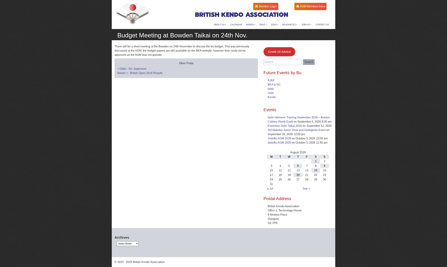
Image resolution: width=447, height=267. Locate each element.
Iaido (271, 88)
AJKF (271, 80)
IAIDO (262, 24)
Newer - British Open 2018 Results (140, 73)
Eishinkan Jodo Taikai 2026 (285, 125)
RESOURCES (289, 24)
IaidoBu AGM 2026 (279, 142)
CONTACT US (322, 24)
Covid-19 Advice (279, 52)
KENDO (250, 24)
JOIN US (306, 24)
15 (315, 170)
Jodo (271, 92)
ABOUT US (219, 24)
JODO (274, 24)
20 (298, 174)
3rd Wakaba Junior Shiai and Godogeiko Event (297, 130)
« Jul (270, 188)
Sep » (306, 188)
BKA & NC (274, 84)
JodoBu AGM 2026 (279, 138)
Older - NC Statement (131, 68)
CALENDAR (236, 24)
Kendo (272, 97)
